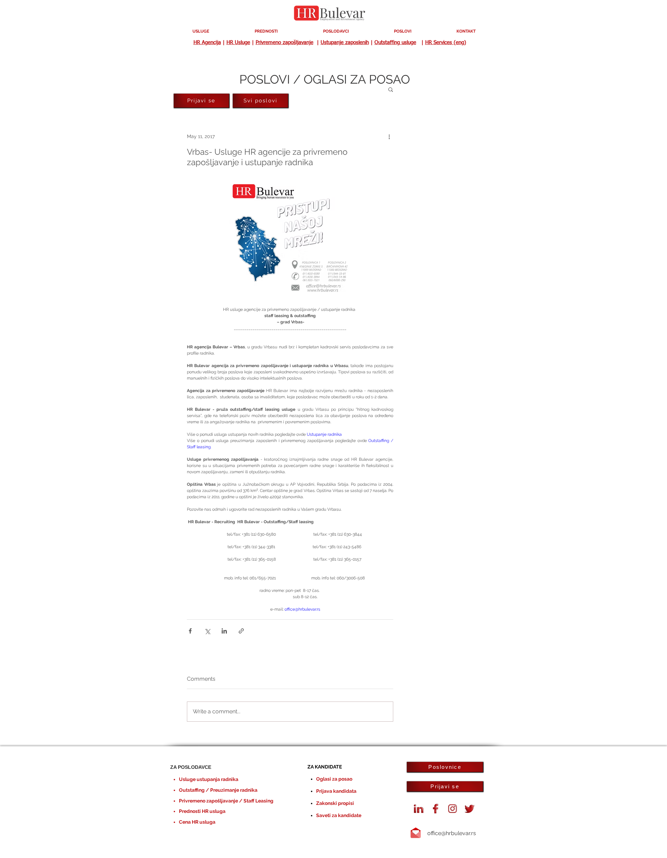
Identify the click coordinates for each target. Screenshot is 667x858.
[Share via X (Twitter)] (207, 631)
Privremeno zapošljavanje (284, 42)
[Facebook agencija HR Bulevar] (435, 809)
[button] (390, 89)
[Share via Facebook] (190, 631)
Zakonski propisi (335, 803)
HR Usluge (238, 42)
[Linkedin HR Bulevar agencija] (418, 809)
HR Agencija (207, 42)
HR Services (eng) (445, 42)
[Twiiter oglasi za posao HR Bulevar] (469, 809)
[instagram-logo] (452, 809)
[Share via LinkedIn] (224, 631)
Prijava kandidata (336, 791)
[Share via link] (241, 631)
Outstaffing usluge (395, 42)
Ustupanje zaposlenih (345, 42)
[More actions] (389, 136)
